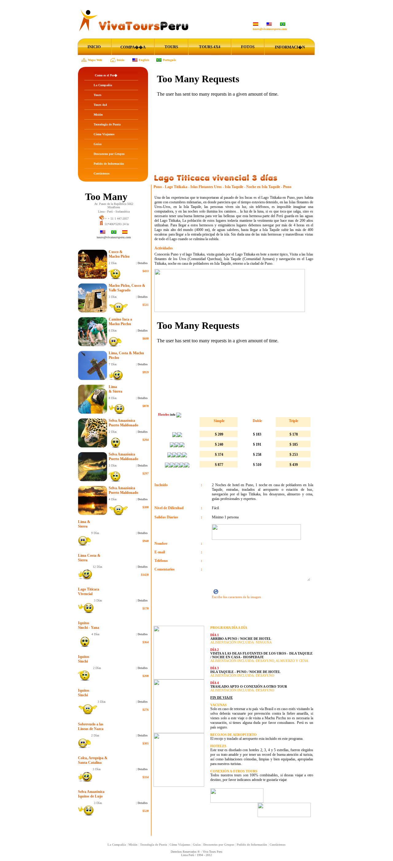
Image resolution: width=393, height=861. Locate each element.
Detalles (143, 263)
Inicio (120, 60)
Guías (98, 144)
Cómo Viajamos (104, 134)
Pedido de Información (109, 163)
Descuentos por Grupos (109, 154)
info (173, 414)
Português (169, 60)
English (144, 60)
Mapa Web (95, 60)
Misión (98, 114)
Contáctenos (102, 173)
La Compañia (103, 85)
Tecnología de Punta (107, 124)
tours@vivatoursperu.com (270, 29)
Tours (97, 95)
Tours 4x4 (100, 104)
